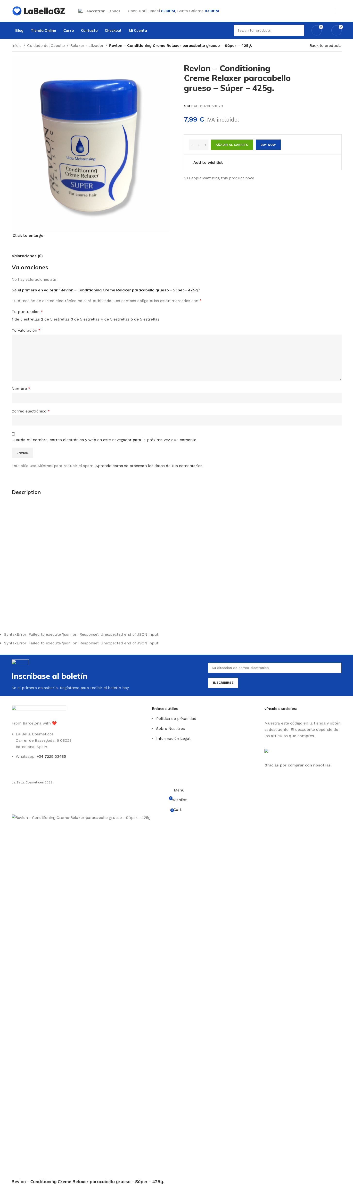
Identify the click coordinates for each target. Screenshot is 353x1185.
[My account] (339, 11)
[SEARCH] (298, 30)
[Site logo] (39, 10)
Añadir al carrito (232, 145)
